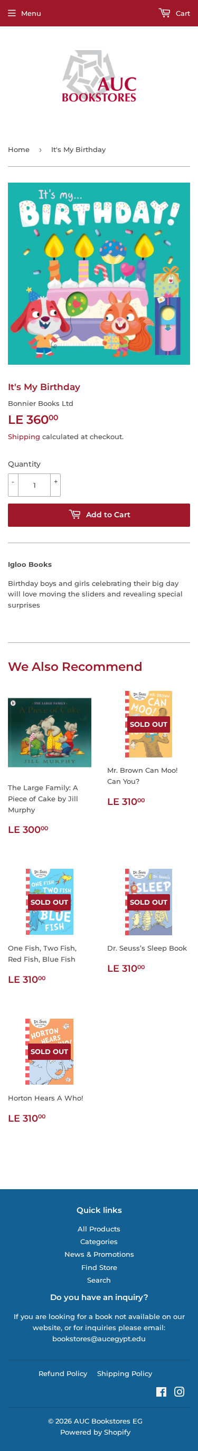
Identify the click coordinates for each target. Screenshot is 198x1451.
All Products (99, 1229)
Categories (99, 1241)
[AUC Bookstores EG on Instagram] (179, 1393)
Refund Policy (63, 1373)
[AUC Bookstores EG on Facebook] (161, 1393)
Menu (31, 13)
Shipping (24, 436)
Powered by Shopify (95, 1432)
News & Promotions (99, 1254)
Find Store (99, 1267)
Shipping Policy (124, 1373)
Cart (182, 13)
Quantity (24, 464)
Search (99, 1280)
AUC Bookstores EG (108, 1421)
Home (19, 149)
